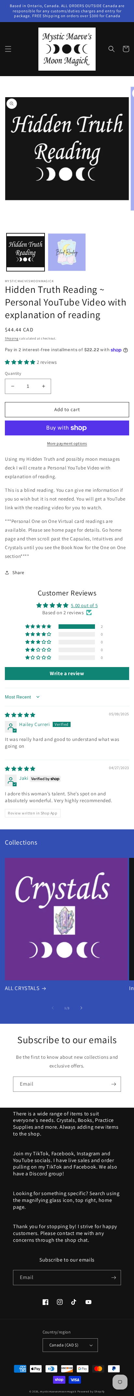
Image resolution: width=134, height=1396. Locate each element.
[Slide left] (53, 1008)
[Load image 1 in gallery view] (26, 252)
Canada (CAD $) (64, 1345)
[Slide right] (81, 1008)
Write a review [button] (67, 673)
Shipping (12, 338)
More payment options (67, 443)
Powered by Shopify (91, 1391)
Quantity (13, 373)
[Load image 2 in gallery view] (67, 252)
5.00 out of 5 (84, 605)
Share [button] (18, 572)
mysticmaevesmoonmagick (58, 1391)
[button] (8, 49)
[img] (20, 715)
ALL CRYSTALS (22, 988)
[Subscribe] (113, 1084)
